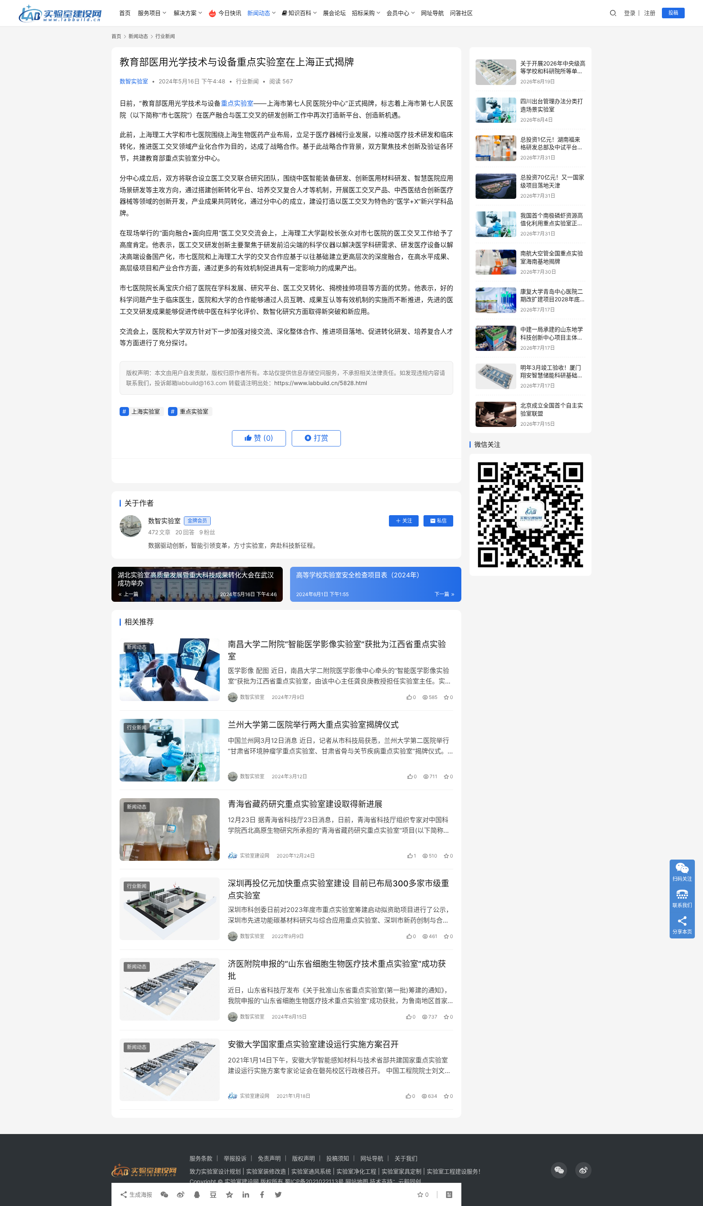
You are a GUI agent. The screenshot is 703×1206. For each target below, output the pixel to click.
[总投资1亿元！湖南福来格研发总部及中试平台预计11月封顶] (496, 148)
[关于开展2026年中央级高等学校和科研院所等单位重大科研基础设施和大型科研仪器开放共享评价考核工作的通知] (496, 72)
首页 (125, 12)
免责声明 (269, 1158)
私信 (442, 521)
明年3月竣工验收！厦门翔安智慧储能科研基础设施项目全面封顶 (551, 375)
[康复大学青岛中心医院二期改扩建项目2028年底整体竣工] (496, 300)
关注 (407, 521)
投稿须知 (337, 1158)
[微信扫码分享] (164, 1194)
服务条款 (201, 1158)
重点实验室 (237, 103)
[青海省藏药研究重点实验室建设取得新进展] (170, 829)
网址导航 (432, 12)
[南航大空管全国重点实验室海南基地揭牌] (496, 262)
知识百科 (299, 12)
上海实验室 (145, 411)
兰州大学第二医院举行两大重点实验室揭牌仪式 (313, 725)
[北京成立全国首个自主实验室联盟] (496, 414)
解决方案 (185, 12)
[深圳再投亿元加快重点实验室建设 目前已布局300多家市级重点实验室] (170, 908)
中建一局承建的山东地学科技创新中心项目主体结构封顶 (551, 337)
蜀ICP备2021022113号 (314, 1181)
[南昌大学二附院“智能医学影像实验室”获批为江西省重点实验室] (170, 669)
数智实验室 (134, 81)
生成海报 (140, 1194)
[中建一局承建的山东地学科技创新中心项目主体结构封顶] (496, 338)
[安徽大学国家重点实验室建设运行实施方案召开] (170, 1069)
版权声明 (303, 1158)
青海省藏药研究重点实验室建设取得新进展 (305, 804)
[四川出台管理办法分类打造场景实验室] (496, 110)
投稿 (673, 13)
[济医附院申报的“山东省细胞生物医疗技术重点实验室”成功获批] (170, 989)
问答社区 (461, 12)
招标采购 (363, 12)
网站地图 (356, 1181)
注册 (649, 12)
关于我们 (406, 1158)
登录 (629, 12)
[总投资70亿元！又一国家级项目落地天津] (496, 186)
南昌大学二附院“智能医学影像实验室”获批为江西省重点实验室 (337, 650)
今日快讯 (229, 12)
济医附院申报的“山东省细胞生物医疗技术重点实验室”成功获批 (337, 970)
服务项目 (149, 12)
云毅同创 (409, 1181)
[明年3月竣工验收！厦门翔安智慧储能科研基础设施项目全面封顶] (496, 376)
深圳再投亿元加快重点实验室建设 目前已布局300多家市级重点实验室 (338, 889)
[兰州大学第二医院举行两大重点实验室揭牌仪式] (170, 750)
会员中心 (397, 12)
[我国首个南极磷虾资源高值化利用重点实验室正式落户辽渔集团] (496, 224)
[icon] (559, 1170)
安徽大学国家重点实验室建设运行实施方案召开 (313, 1044)
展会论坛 (334, 12)
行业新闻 (247, 81)
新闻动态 (258, 12)
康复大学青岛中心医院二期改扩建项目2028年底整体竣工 (552, 299)
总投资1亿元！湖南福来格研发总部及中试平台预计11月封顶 (551, 147)
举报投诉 (235, 1158)
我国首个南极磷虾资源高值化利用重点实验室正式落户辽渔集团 (551, 223)
